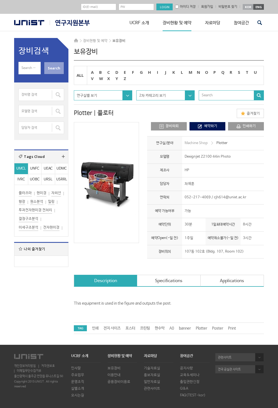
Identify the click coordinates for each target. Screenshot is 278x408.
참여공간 (241, 22)
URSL (48, 179)
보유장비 (114, 368)
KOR (248, 7)
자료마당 (212, 22)
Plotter (201, 328)
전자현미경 (51, 227)
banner (185, 328)
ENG (258, 7)
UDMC (61, 169)
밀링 (51, 202)
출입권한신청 (190, 382)
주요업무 (77, 375)
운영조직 (77, 382)
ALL (80, 75)
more (63, 156)
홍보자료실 (152, 375)
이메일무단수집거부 (29, 370)
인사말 (76, 368)
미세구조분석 (28, 227)
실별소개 (77, 389)
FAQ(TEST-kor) (193, 395)
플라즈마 (25, 193)
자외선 (56, 193)
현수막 (160, 328)
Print (232, 328)
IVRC (21, 179)
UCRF (70, 23)
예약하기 (210, 126)
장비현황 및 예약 (177, 22)
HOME (76, 40)
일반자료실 (152, 382)
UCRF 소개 (139, 22)
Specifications (168, 280)
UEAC (48, 169)
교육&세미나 (190, 375)
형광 (22, 202)
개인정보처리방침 (25, 366)
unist (29, 22)
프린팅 (145, 328)
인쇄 (95, 328)
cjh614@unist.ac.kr (230, 197)
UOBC (34, 179)
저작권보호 (48, 366)
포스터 (130, 328)
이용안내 (114, 375)
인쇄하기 (249, 126)
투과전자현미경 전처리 (35, 210)
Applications (232, 280)
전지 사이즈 (112, 328)
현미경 (41, 193)
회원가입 (207, 7)
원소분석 (36, 202)
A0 (171, 328)
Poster (217, 328)
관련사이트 (152, 389)
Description (105, 280)
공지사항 (186, 368)
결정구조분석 (28, 219)
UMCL (21, 169)
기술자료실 (152, 368)
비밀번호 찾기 (228, 7)
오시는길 (77, 395)
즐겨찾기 (253, 113)
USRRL (61, 179)
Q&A (184, 389)
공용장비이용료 (119, 382)
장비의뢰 (172, 126)
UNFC (34, 169)
